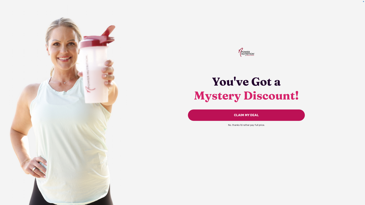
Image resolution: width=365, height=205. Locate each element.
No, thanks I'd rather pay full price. (246, 125)
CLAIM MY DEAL (246, 115)
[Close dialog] (363, 1)
